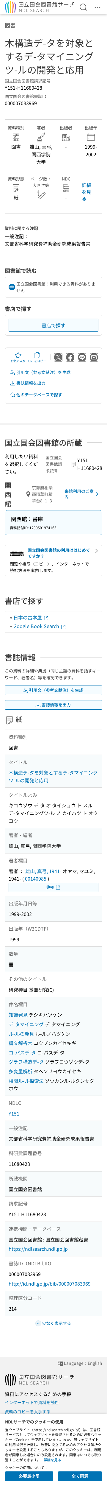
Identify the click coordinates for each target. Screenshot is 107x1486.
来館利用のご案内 (79, 494)
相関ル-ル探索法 (26, 1080)
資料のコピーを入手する (28, 1412)
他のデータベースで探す (39, 395)
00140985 (35, 878)
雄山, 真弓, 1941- (43, 871)
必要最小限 (29, 1476)
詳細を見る (86, 191)
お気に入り (18, 361)
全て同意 (80, 1476)
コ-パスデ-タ (22, 1052)
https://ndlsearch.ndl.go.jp (38, 1248)
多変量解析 (20, 1071)
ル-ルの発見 (21, 1033)
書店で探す (53, 325)
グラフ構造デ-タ (26, 1061)
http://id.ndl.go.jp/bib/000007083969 (50, 1283)
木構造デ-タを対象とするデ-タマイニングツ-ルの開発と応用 (53, 776)
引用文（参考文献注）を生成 (43, 372)
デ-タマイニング (26, 1024)
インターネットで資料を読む (32, 1402)
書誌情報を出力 (30, 383)
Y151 (14, 1113)
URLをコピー (37, 361)
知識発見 (18, 1014)
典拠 (50, 887)
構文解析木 (20, 1042)
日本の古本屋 (28, 617)
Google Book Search (36, 626)
